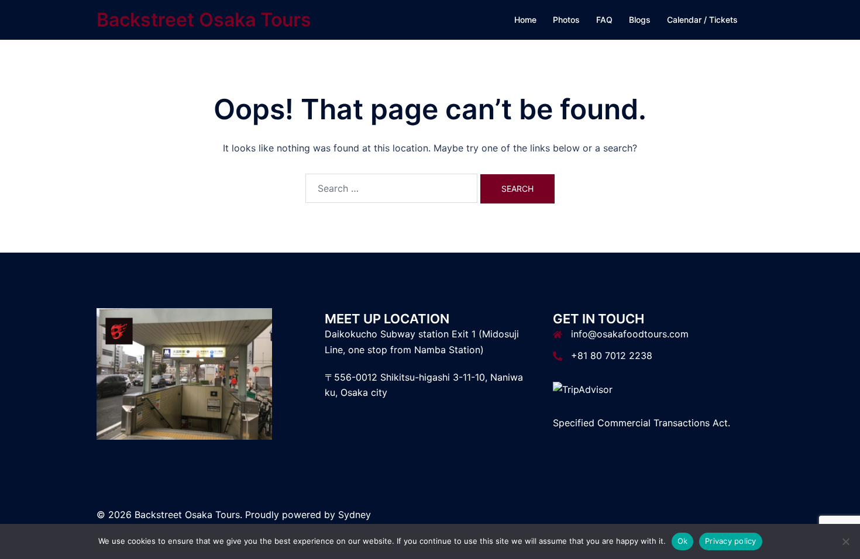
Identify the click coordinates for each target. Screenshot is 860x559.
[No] (845, 541)
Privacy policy (730, 541)
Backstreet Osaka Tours (204, 19)
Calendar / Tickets (702, 20)
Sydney (354, 514)
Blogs (640, 20)
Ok (682, 541)
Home (525, 20)
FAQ (604, 20)
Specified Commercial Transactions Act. (641, 423)
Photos (566, 20)
